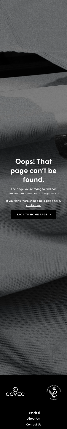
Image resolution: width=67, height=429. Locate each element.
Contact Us (33, 424)
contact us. (33, 205)
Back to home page (32, 214)
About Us (33, 418)
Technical (33, 412)
